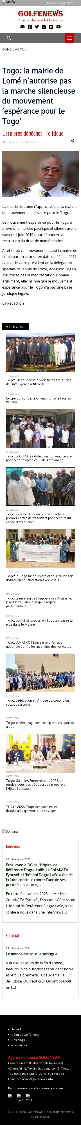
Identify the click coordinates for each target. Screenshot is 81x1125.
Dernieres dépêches (22, 133)
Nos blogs (18, 1040)
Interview (13, 846)
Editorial (12, 935)
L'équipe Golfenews (25, 1035)
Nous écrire (19, 1045)
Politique (54, 133)
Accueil (16, 1029)
